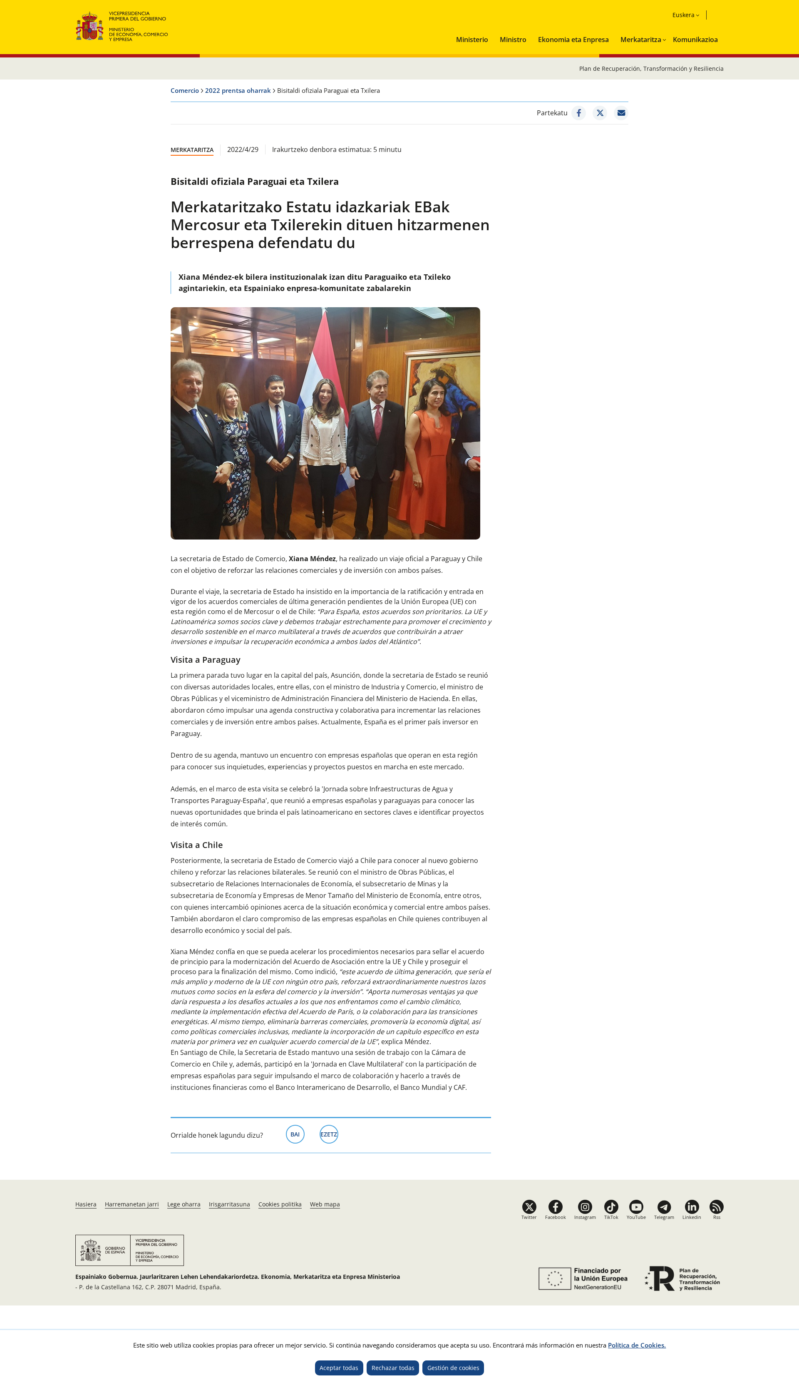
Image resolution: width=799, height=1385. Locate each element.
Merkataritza (640, 39)
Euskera (683, 15)
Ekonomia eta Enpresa (573, 39)
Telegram (664, 1217)
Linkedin (691, 1217)
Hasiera (86, 1204)
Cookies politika (280, 1204)
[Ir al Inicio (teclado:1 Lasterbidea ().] (122, 25)
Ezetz (329, 1134)
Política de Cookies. (637, 1345)
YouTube (636, 1217)
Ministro (513, 39)
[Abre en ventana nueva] (581, 1278)
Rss (716, 1217)
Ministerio (472, 39)
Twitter (529, 1217)
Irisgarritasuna (229, 1204)
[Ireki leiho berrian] (578, 113)
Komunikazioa (695, 39)
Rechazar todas (393, 1368)
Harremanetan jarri (132, 1204)
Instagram (585, 1217)
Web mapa (325, 1204)
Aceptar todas (339, 1368)
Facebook (555, 1217)
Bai (297, 1134)
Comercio (185, 90)
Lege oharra (184, 1204)
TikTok (611, 1217)
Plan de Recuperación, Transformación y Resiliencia (651, 68)
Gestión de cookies (453, 1368)
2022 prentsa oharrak (238, 90)
